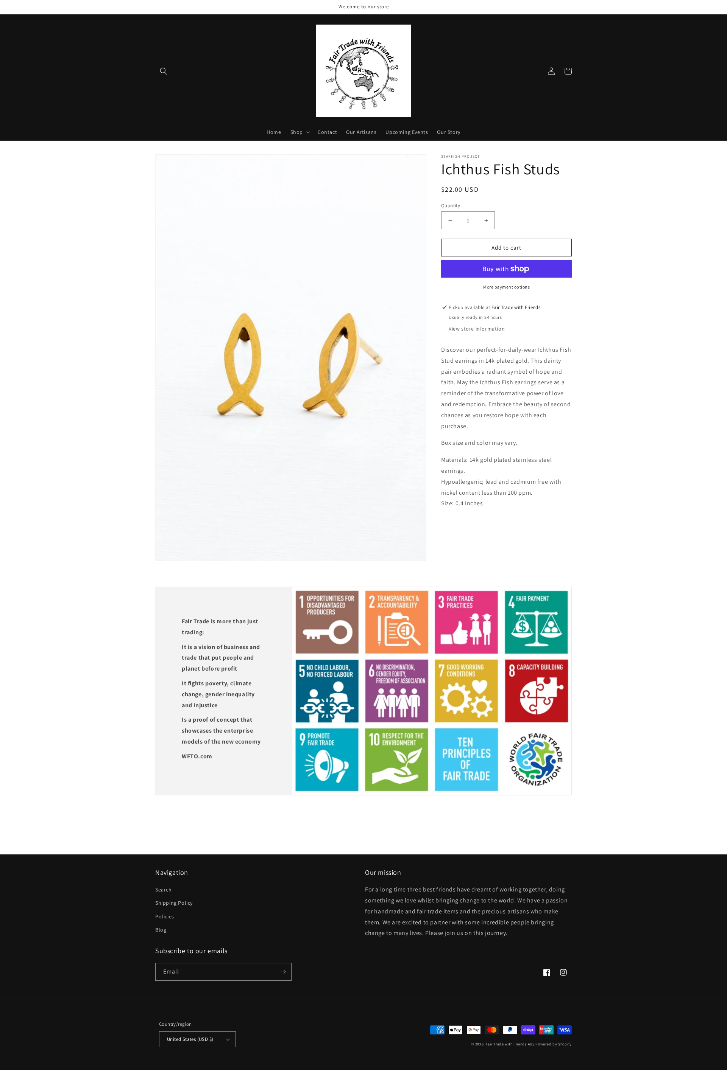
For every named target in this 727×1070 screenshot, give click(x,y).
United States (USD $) (190, 1039)
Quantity (450, 205)
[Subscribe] (283, 972)
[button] (163, 71)
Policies (164, 916)
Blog (160, 929)
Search (163, 889)
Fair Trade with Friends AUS (510, 1044)
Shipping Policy (174, 902)
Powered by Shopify (553, 1044)
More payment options (506, 287)
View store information (477, 328)
